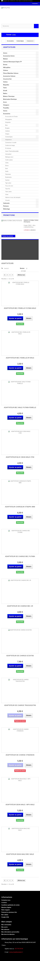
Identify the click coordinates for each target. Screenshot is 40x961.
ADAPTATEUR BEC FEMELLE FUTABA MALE (20, 308)
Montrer (22, 268)
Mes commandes (6, 924)
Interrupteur (8, 154)
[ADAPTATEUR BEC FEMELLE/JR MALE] (20, 343)
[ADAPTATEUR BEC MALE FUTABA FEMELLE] (20, 392)
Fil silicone (8, 148)
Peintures (6, 206)
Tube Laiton (8, 191)
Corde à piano (9, 160)
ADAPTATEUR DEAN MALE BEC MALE (20, 854)
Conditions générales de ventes (10, 905)
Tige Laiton (8, 183)
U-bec (6, 194)
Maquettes (6, 84)
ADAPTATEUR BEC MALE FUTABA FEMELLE (20, 407)
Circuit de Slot (7, 79)
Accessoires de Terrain (11, 116)
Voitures (5, 70)
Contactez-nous (5, 900)
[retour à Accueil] (3, 41)
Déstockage (6, 209)
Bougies (7, 128)
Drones (5, 64)
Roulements (8, 177)
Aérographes (8, 119)
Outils (6, 171)
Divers (7, 165)
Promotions (9, 215)
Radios (5, 93)
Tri (2, 268)
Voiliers (5, 82)
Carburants (6, 203)
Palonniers (8, 174)
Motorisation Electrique (10, 99)
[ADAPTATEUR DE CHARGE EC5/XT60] (20, 640)
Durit (6, 168)
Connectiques (9, 136)
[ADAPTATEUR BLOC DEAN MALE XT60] (20, 442)
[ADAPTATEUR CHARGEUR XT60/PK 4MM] (20, 492)
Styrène (7, 180)
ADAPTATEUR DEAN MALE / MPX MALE (20, 804)
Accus (5, 102)
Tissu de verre (9, 186)
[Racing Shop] (20, 13)
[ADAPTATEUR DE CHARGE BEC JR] (20, 591)
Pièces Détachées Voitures (10, 73)
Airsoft (5, 90)
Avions (5, 53)
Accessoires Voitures (9, 76)
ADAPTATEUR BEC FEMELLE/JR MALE (20, 358)
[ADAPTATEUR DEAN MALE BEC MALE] (20, 839)
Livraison (4, 902)
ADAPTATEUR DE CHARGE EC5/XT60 (20, 656)
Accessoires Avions (9, 56)
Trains (5, 87)
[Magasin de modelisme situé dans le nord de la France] (20, 1)
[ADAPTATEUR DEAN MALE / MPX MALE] (20, 789)
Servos (5, 110)
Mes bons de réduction (8, 934)
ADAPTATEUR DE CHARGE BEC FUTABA (20, 556)
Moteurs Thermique (8, 96)
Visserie (7, 200)
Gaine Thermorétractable (12, 151)
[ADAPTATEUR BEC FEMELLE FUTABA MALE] (20, 293)
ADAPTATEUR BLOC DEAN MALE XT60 (20, 457)
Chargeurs (6, 105)
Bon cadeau (4, 914)
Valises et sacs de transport (12, 197)
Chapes (7, 134)
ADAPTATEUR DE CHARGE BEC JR (20, 606)
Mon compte (6, 921)
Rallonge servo (9, 157)
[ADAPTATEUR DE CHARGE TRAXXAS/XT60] (20, 690)
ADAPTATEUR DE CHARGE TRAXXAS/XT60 (20, 705)
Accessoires (6, 113)
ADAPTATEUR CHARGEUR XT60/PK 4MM (20, 507)
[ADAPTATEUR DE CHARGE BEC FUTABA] (20, 541)
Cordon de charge (10, 145)
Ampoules (8, 122)
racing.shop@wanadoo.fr (16, 952)
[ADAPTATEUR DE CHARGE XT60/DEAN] (20, 740)
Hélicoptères (6, 67)
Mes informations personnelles (10, 932)
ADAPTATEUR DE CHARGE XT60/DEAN (20, 755)
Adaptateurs (8, 139)
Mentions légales (6, 907)
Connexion (35, 3)
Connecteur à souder (10, 142)
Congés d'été (5, 917)
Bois (6, 125)
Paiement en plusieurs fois (9, 912)
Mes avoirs (4, 927)
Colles (7, 162)
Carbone (7, 131)
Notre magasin (5, 910)
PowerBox (6, 108)
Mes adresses (5, 929)
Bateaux (5, 59)
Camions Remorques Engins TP (12, 61)
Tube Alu (7, 188)
